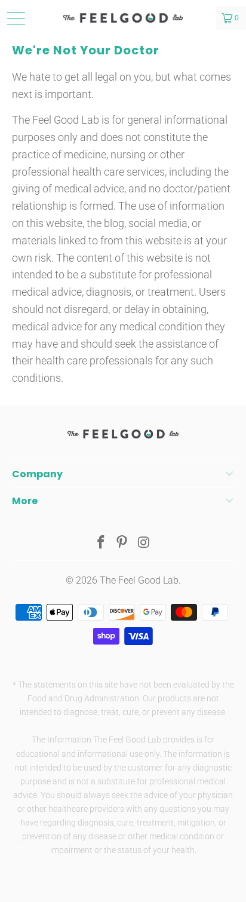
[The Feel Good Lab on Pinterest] (122, 543)
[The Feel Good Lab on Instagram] (144, 543)
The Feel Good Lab (139, 580)
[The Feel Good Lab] (122, 18)
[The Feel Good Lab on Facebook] (101, 543)
